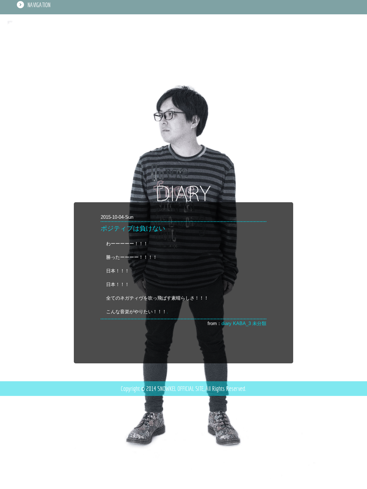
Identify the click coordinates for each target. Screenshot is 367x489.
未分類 (259, 323)
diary (226, 323)
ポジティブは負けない (133, 228)
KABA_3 (242, 323)
